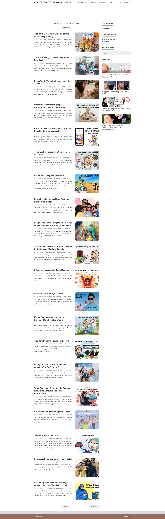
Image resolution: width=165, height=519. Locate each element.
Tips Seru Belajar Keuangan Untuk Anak (52, 341)
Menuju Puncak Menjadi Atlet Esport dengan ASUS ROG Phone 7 (51, 365)
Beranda (66, 506)
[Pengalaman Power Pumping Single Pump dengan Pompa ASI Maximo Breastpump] (87, 240)
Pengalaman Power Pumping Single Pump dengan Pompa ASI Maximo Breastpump (53, 224)
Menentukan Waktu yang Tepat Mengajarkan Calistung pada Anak (49, 106)
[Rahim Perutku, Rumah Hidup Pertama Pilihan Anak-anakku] (87, 216)
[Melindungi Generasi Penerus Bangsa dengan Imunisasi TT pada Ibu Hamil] (87, 500)
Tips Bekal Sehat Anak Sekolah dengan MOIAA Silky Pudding (51, 35)
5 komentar (68, 323)
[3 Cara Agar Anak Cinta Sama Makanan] (87, 287)
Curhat (118, 2)
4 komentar (68, 396)
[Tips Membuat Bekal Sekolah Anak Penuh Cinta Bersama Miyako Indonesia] (87, 264)
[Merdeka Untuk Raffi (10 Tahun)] (87, 311)
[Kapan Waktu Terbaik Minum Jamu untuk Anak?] (87, 98)
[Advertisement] (82, 13)
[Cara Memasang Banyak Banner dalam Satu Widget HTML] (116, 106)
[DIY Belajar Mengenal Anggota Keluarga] (87, 429)
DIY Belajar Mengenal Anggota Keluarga (52, 412)
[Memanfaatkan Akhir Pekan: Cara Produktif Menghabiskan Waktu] (87, 334)
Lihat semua (66, 27)
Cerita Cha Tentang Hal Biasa (52, 2)
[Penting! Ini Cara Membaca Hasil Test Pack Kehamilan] (116, 72)
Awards (126, 2)
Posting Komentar (72, 39)
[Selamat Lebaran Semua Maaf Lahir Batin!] (87, 476)
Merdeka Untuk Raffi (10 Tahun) (48, 293)
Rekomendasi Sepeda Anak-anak (49, 175)
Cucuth (111, 2)
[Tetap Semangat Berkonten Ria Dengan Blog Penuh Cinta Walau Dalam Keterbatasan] (87, 405)
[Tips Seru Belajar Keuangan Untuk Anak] (87, 358)
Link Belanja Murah (111, 39)
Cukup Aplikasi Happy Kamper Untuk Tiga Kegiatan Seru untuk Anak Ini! (52, 129)
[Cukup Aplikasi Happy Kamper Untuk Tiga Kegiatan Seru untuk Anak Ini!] (87, 145)
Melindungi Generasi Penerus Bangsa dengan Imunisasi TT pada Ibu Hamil (51, 483)
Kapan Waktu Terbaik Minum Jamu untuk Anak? (52, 82)
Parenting (93, 2)
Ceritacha (107, 41)
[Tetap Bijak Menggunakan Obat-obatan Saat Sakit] (87, 169)
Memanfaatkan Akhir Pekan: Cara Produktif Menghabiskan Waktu (49, 318)
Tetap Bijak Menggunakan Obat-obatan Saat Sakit (52, 153)
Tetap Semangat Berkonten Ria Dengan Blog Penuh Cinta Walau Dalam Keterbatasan (52, 391)
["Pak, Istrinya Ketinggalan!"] (87, 452)
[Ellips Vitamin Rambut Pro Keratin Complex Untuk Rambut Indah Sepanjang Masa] (116, 123)
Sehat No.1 (102, 2)
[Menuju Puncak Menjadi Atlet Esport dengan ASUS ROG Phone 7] (87, 382)
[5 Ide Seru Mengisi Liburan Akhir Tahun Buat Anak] (87, 75)
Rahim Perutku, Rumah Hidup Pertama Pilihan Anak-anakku (51, 200)
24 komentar (69, 438)
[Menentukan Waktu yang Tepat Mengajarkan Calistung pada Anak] (87, 122)
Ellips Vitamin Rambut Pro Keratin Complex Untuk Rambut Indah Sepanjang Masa (114, 128)
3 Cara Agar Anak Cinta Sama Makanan (51, 270)
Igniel (129, 516)
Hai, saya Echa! (82, 2)
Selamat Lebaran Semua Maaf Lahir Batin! (53, 459)
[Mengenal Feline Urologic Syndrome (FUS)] (116, 89)
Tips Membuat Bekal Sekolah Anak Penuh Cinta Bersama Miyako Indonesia (53, 247)
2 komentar (71, 228)
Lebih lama (94, 506)
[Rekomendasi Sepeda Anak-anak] (87, 193)
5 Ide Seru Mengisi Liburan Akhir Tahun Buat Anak (52, 58)
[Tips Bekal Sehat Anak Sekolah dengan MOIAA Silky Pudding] (87, 51)
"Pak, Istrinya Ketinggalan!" (46, 435)
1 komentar (69, 414)
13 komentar (68, 344)
